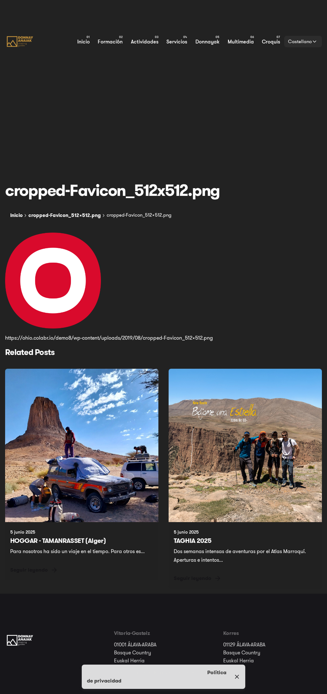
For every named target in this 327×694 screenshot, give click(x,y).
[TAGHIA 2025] (245, 445)
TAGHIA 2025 (192, 540)
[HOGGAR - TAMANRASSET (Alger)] (81, 445)
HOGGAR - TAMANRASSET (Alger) (58, 540)
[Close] (237, 676)
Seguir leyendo (29, 570)
